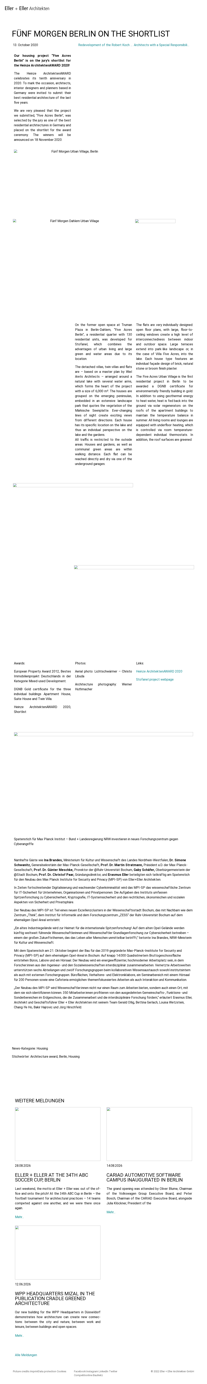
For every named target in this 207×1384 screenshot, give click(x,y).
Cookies (61, 1371)
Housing (42, 1048)
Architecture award (44, 1056)
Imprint (34, 1371)
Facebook (80, 1371)
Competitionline (83, 1375)
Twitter (113, 1371)
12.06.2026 (23, 1284)
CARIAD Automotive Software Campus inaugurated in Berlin (145, 1177)
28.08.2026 (23, 1166)
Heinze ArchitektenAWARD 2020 (159, 671)
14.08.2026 (114, 1166)
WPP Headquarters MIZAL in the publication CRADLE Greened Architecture (55, 1298)
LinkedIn (103, 1371)
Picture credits (21, 1371)
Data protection (47, 1371)
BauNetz (98, 1375)
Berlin (63, 1056)
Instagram (92, 1371)
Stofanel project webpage (155, 679)
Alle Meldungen (26, 1355)
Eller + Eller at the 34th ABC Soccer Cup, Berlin (51, 1177)
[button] (16, 1067)
